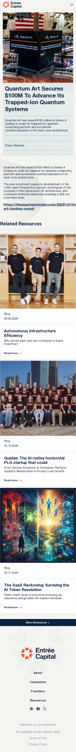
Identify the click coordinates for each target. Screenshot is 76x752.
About (38, 673)
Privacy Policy (38, 744)
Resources (38, 700)
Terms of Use (38, 738)
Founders (38, 691)
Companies (38, 682)
